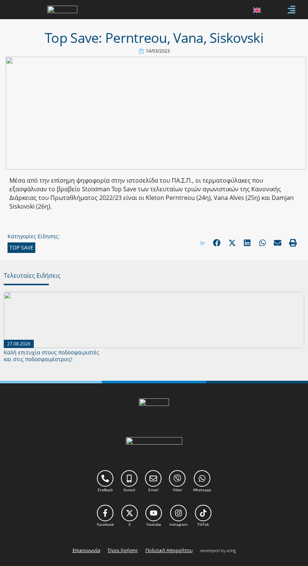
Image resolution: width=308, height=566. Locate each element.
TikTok (203, 524)
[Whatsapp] (202, 478)
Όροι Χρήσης (123, 550)
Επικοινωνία (86, 550)
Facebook (105, 524)
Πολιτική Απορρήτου (169, 550)
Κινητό (129, 489)
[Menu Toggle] (291, 9)
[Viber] (177, 478)
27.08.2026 (18, 344)
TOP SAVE (21, 247)
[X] (129, 513)
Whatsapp (202, 489)
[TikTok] (203, 513)
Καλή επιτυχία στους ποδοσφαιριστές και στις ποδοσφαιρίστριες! (51, 356)
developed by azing (218, 550)
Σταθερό (105, 489)
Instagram (178, 524)
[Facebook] (105, 513)
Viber (177, 489)
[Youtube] (153, 513)
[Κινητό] (129, 478)
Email (153, 489)
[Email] (153, 478)
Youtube (153, 524)
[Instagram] (178, 513)
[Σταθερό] (105, 478)
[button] (217, 243)
